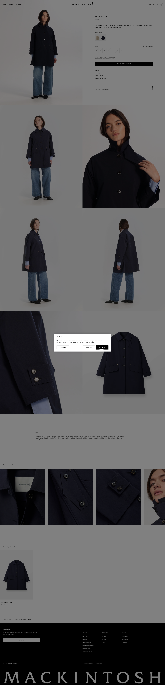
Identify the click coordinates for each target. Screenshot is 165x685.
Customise (63, 347)
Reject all (89, 347)
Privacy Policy (90, 342)
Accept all (102, 347)
